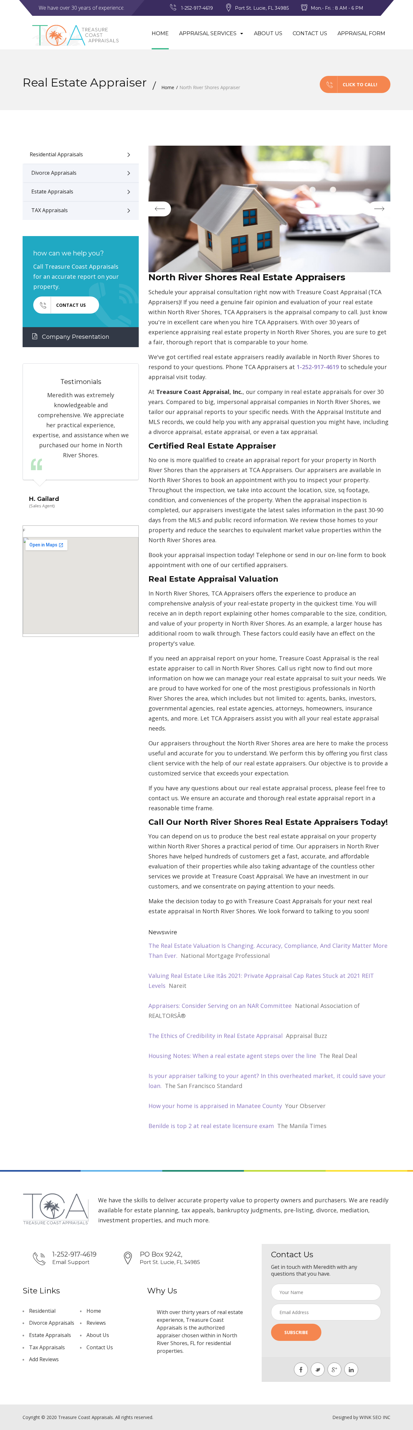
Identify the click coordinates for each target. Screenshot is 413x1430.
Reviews (96, 1322)
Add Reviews (44, 1359)
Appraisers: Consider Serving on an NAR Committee (220, 1006)
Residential (42, 1310)
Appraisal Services (208, 33)
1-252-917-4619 (318, 367)
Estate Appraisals (52, 191)
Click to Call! (360, 84)
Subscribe (296, 1332)
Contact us (71, 305)
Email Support (71, 1262)
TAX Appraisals (49, 210)
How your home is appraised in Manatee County (215, 1106)
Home (160, 33)
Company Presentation (74, 336)
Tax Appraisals (47, 1347)
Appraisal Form (361, 33)
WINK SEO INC (374, 1417)
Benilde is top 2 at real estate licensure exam (211, 1126)
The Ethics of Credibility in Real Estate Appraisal (215, 1036)
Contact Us (310, 33)
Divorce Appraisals (53, 172)
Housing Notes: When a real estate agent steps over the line (232, 1056)
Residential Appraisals (56, 154)
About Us (268, 33)
